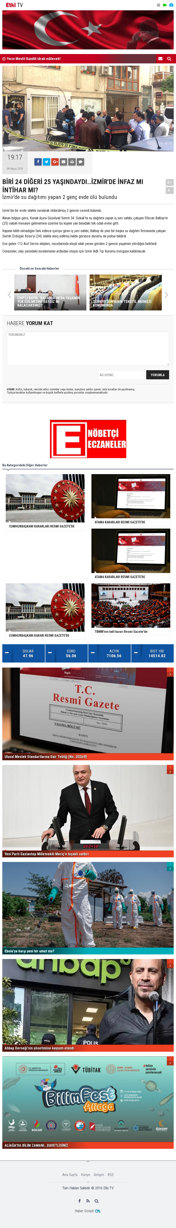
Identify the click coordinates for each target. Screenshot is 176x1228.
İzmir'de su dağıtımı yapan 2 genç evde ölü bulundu (59, 197)
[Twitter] (46, 162)
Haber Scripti (84, 1211)
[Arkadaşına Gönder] (63, 162)
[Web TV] (164, 5)
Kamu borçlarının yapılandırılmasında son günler (44, 60)
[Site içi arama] (169, 58)
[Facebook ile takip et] (79, 1200)
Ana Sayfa (69, 1175)
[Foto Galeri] (171, 5)
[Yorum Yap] (80, 162)
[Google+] (55, 162)
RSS (111, 1175)
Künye (85, 1175)
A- (170, 190)
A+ (169, 182)
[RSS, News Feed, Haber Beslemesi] (88, 1200)
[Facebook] (38, 162)
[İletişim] (160, 58)
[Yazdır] (72, 162)
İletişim (99, 1175)
